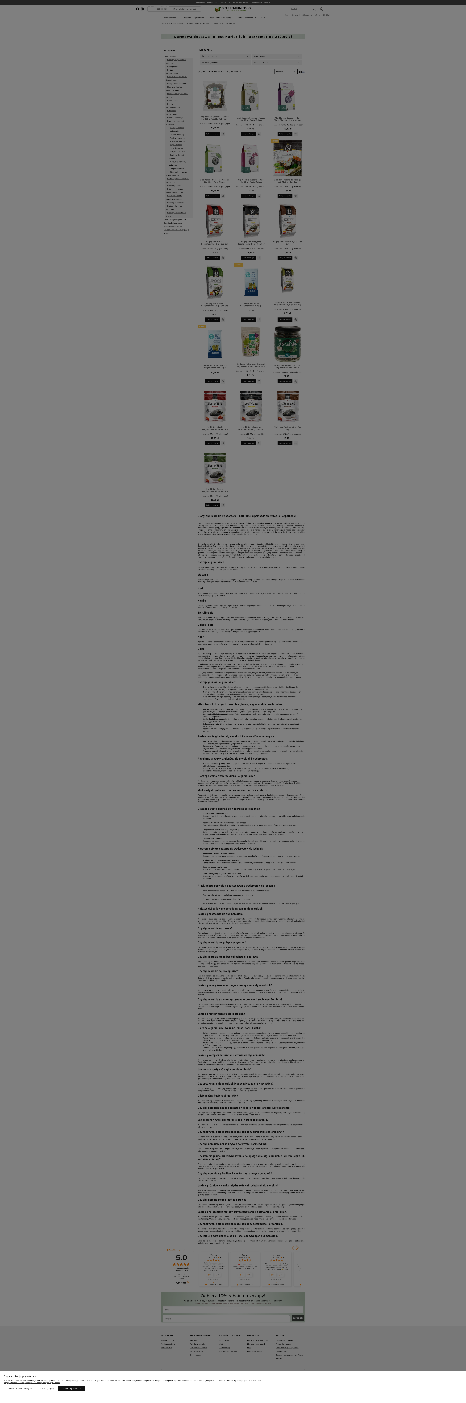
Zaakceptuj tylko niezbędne (20, 1388)
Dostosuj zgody (47, 1388)
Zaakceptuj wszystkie (71, 1388)
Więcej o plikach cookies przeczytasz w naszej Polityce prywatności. (32, 1383)
